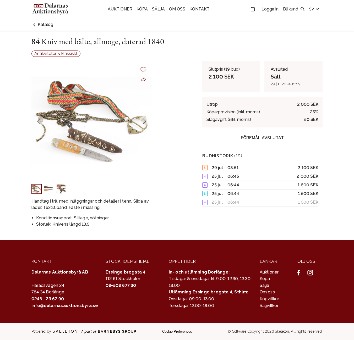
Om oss (177, 9)
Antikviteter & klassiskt (56, 53)
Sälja (158, 9)
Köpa (142, 9)
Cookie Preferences (177, 331)
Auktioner (120, 9)
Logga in (270, 9)
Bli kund (290, 9)
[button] (42, 24)
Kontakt (199, 9)
